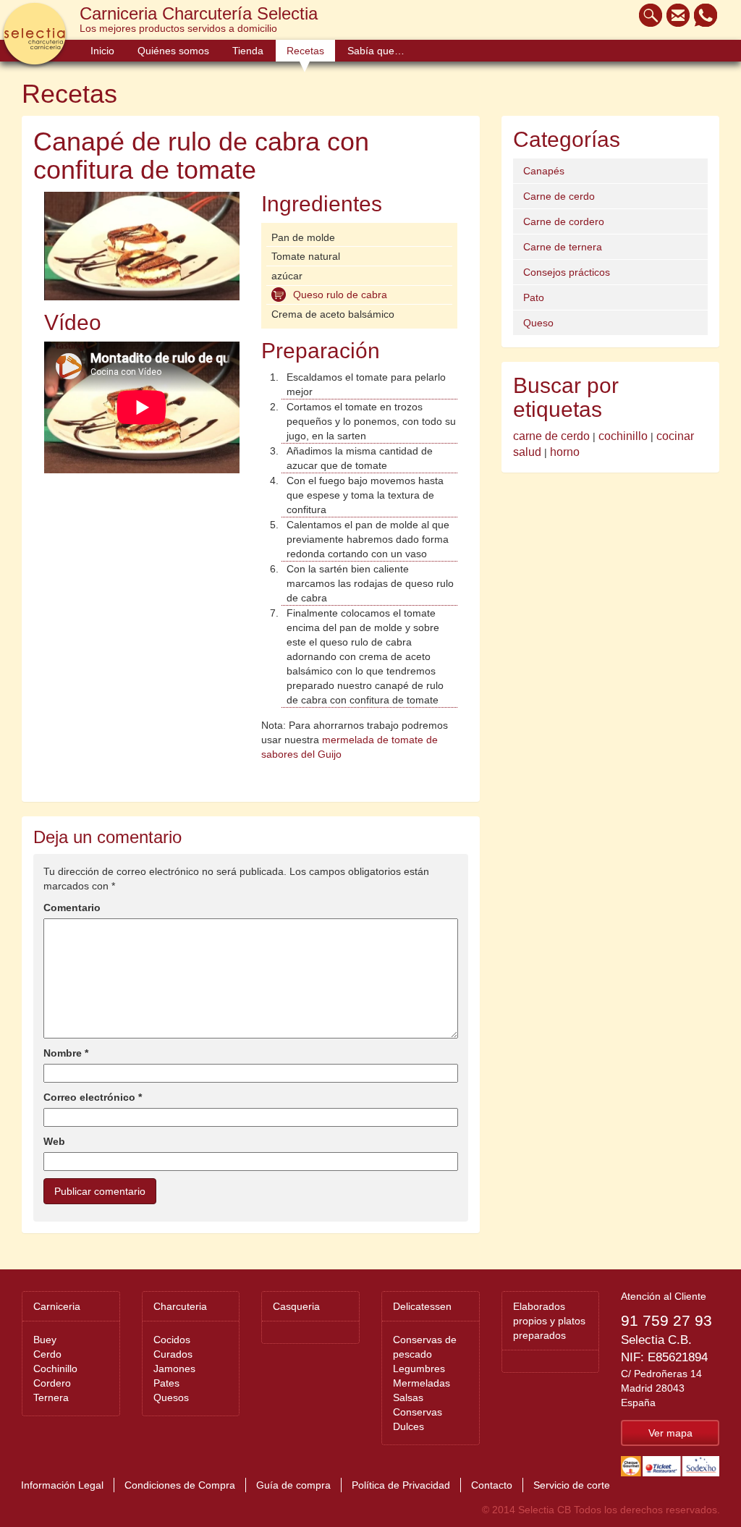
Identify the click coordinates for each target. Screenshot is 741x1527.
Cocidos (171, 1339)
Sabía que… (376, 50)
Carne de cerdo (559, 196)
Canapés (543, 171)
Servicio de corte (571, 1485)
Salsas (408, 1397)
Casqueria (296, 1306)
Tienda (247, 50)
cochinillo (623, 436)
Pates (166, 1383)
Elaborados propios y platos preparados (549, 1320)
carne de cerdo (551, 436)
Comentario (72, 907)
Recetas (305, 50)
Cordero (52, 1383)
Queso (538, 323)
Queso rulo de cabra (340, 294)
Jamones (174, 1368)
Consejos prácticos (566, 272)
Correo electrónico (92, 1097)
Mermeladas (421, 1383)
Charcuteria (180, 1306)
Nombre (65, 1053)
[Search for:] (647, 15)
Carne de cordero (563, 221)
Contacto (491, 1485)
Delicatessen (422, 1306)
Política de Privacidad (401, 1485)
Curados (172, 1354)
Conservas (417, 1412)
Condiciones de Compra (179, 1485)
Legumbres (419, 1368)
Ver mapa (670, 1433)
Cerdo (47, 1354)
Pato (533, 297)
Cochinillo (55, 1368)
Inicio (102, 50)
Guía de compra (293, 1485)
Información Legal (62, 1485)
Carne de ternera (562, 247)
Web (54, 1141)
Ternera (51, 1397)
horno (565, 452)
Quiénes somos (173, 50)
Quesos (171, 1397)
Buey (44, 1339)
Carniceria (56, 1306)
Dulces (408, 1426)
